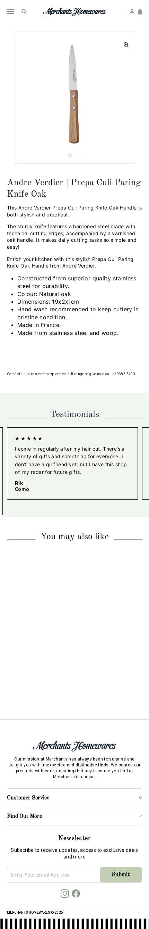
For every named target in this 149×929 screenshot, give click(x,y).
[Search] (23, 11)
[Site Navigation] (10, 11)
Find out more (24, 816)
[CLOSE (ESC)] (124, 43)
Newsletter (74, 838)
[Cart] (140, 12)
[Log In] (132, 12)
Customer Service (28, 798)
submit (121, 875)
